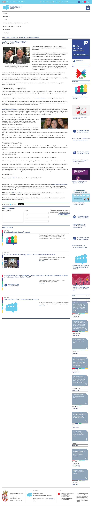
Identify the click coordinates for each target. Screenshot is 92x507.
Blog (73, 295)
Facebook (79, 2)
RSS (88, 2)
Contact (6, 33)
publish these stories (15, 192)
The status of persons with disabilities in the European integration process (79, 226)
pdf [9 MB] (75, 353)
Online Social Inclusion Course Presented (17, 232)
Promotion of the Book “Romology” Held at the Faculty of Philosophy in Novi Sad (30, 254)
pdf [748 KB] (76, 335)
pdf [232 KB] (76, 464)
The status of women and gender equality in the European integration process (81, 161)
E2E (73, 66)
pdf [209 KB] (76, 390)
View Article (42, 260)
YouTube (85, 2)
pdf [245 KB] (76, 372)
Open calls (7, 29)
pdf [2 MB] (75, 484)
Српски (55, 2)
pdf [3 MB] (75, 445)
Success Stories (23, 37)
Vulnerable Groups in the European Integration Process (21, 299)
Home (5, 13)
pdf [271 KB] (76, 317)
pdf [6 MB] (75, 408)
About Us (7, 16)
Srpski (50, 2)
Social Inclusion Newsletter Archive (80, 61)
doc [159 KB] (76, 466)
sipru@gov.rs (51, 498)
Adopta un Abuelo (40, 98)
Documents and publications (12, 26)
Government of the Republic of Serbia (16, 1)
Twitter (82, 2)
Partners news (14, 37)
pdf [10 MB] (76, 427)
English (59, 2)
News (5, 19)
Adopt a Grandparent (15, 42)
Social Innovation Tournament (9, 109)
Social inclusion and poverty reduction (16, 23)
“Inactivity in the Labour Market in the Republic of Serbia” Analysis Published (81, 267)
